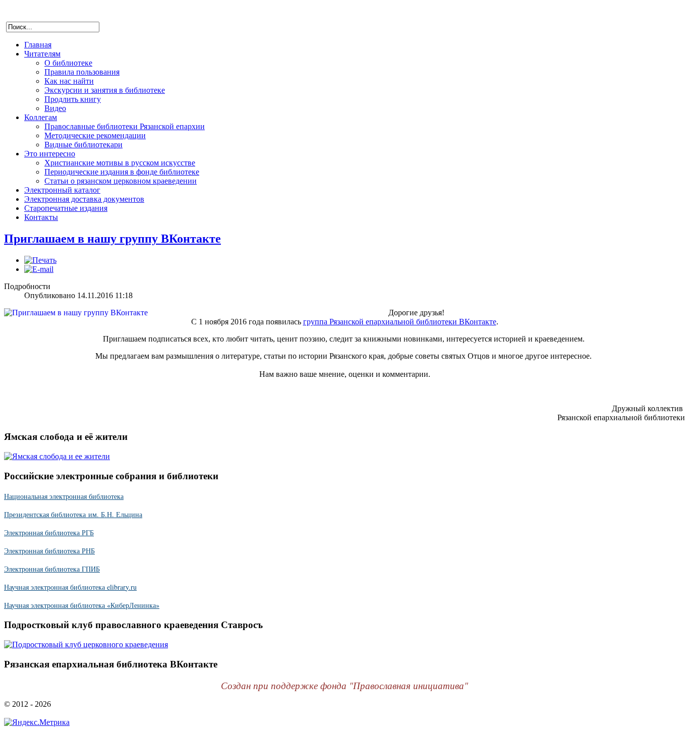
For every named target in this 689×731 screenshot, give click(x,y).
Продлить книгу (72, 99)
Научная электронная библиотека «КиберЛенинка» (81, 605)
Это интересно (49, 153)
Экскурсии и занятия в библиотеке (104, 90)
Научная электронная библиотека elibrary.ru (70, 587)
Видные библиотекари (83, 144)
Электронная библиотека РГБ (49, 532)
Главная (37, 44)
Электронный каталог (62, 190)
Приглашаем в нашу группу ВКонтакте (112, 238)
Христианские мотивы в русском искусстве (119, 162)
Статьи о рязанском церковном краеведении (120, 181)
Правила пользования (82, 72)
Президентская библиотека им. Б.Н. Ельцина (73, 514)
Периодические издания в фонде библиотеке (121, 171)
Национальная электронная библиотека (64, 496)
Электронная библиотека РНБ (49, 550)
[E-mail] (38, 269)
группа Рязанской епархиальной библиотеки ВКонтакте (399, 321)
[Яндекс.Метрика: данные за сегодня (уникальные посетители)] (37, 722)
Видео (55, 108)
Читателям (42, 53)
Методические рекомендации (95, 135)
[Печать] (40, 260)
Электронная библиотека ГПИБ (52, 569)
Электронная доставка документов (84, 199)
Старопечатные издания (65, 208)
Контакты (41, 217)
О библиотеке (68, 63)
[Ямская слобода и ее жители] (57, 456)
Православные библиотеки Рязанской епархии (124, 126)
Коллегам (40, 117)
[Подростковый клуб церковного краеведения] (86, 644)
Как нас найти (69, 81)
